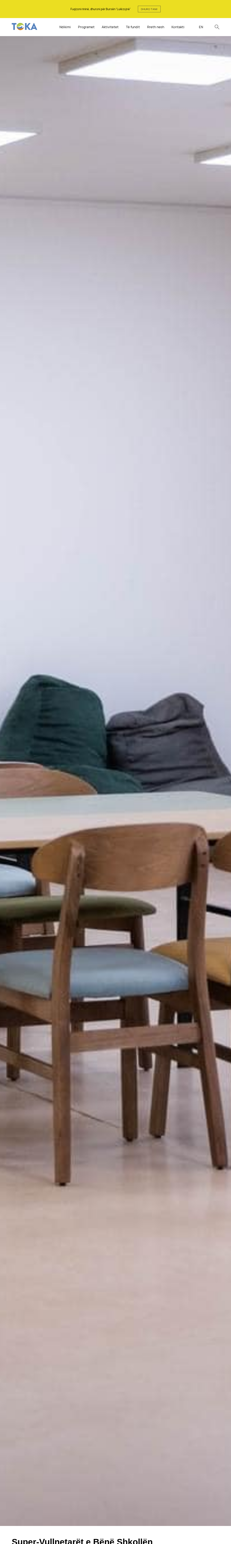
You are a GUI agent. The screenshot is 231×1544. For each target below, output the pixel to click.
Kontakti (177, 27)
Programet (86, 27)
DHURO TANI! (149, 9)
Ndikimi (65, 27)
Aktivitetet (110, 27)
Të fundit (133, 27)
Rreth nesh (155, 27)
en (201, 27)
